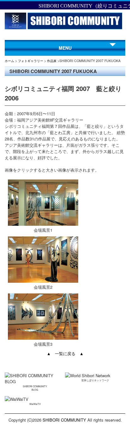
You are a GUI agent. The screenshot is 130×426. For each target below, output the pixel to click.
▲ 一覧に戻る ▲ (65, 353)
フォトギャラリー (30, 60)
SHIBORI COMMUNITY (64, 420)
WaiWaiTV (35, 404)
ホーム (9, 60)
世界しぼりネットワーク (95, 380)
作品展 (51, 60)
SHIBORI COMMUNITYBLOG (35, 387)
